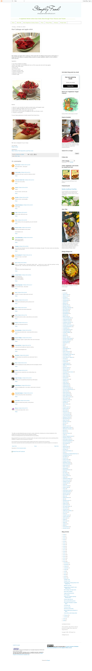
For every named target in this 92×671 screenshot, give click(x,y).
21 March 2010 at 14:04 (22, 370)
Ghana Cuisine (66, 369)
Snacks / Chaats (66, 485)
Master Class (65, 420)
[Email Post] (28, 154)
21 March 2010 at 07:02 (26, 345)
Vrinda (16, 370)
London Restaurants (67, 415)
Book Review (65, 310)
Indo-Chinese (65, 398)
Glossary (56, 22)
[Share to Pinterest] (36, 154)
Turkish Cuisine (66, 516)
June (65, 572)
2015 (64, 553)
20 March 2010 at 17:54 (22, 315)
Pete (16, 307)
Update (64, 519)
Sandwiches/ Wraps (67, 478)
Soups (64, 488)
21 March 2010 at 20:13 (25, 385)
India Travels (65, 390)
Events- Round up (66, 351)
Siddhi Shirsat (18, 385)
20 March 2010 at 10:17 (27, 284)
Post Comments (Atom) (21, 448)
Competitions (65, 328)
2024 (64, 537)
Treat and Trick (18, 345)
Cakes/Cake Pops (66, 319)
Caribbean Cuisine (66, 320)
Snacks (64, 484)
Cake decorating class (67, 317)
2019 (64, 546)
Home (13, 22)
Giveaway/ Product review (68, 371)
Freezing (64, 358)
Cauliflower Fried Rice (67, 322)
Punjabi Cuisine (66, 461)
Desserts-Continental (67, 339)
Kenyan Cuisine (66, 406)
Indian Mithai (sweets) (67, 396)
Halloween (65, 380)
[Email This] (30, 154)
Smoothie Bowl (66, 482)
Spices (64, 496)
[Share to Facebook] (34, 154)
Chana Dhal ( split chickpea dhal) (70, 613)
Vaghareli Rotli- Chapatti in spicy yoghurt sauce (70, 588)
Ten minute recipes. (67, 506)
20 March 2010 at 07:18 (27, 255)
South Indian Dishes (67, 491)
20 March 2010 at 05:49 (27, 237)
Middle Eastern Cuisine (67, 427)
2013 (64, 556)
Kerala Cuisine (66, 408)
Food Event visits (66, 355)
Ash (16, 262)
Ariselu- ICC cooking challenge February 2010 (70, 597)
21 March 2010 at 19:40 (26, 377)
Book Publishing (66, 309)
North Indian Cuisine (67, 439)
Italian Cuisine (65, 404)
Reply (16, 168)
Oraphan (17, 246)
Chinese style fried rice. (68, 599)
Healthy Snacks (66, 385)
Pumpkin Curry (67, 579)
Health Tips (65, 382)
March (65, 577)
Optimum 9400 (66, 446)
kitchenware (65, 411)
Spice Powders (66, 494)
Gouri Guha (17, 400)
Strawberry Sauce (66, 500)
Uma (16, 292)
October (65, 566)
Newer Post (14, 446)
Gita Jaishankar (18, 330)
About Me (19, 22)
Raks (16, 220)
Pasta (64, 452)
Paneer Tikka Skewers (67, 450)
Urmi (16, 315)
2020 (64, 544)
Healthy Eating (66, 383)
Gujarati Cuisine (66, 379)
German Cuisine (66, 367)
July (65, 571)
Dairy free (65, 335)
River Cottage (65, 474)
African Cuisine (66, 294)
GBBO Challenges (66, 364)
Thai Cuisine (65, 507)
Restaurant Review (66, 469)
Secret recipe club (66, 480)
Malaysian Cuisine (66, 417)
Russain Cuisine (66, 475)
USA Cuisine (65, 520)
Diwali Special (65, 342)
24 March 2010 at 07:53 (23, 408)
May (65, 574)
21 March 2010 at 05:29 (26, 337)
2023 (64, 539)
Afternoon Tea (65, 296)
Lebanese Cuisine (66, 412)
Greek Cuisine (65, 376)
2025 (64, 536)
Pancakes (65, 449)
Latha (16, 212)
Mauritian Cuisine (66, 421)
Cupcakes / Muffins (66, 332)
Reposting (65, 468)
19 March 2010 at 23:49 (28, 204)
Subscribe (70, 86)
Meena (16, 408)
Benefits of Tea (66, 304)
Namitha (17, 197)
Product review (66, 459)
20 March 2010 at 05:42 (26, 227)
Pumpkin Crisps (67, 581)
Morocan (64, 430)
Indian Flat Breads (66, 395)
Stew (64, 499)
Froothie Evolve (66, 363)
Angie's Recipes (18, 377)
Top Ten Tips (65, 512)
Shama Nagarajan (18, 284)
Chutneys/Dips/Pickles (67, 326)
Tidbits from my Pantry (67, 510)
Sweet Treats (65, 504)
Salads (64, 477)
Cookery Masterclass (67, 329)
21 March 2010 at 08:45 (24, 355)
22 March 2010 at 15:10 (28, 393)
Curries (64, 333)
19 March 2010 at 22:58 (23, 187)
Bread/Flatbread (66, 313)
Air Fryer (64, 297)
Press (42, 22)
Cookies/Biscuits (66, 331)
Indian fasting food (66, 393)
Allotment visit (65, 298)
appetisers (65, 301)
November (66, 564)
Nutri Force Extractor (67, 442)
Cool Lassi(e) (17, 172)
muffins (64, 434)
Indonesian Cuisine (67, 399)
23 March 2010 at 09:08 (24, 400)
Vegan (64, 522)
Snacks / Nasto (66, 487)
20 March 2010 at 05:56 (23, 246)
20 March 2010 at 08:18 (26, 274)
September (66, 567)
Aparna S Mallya (18, 337)
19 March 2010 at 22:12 (25, 172)
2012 (64, 558)
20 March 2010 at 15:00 (22, 292)
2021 (64, 543)
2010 (64, 561)
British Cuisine (66, 316)
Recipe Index (63, 22)
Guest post (65, 377)
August (65, 569)
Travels (64, 513)
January (65, 616)
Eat (63, 345)
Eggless (64, 347)
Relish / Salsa (17, 156)
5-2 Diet (64, 293)
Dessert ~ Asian (66, 336)
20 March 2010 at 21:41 (23, 322)
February (66, 615)
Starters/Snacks (66, 497)
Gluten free (65, 373)
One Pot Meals (66, 443)
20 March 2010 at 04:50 (22, 220)
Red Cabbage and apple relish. (70, 589)
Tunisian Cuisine (66, 515)
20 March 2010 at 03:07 (22, 212)
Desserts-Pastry (66, 341)
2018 (64, 548)
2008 (64, 620)
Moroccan (65, 431)
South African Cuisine (67, 490)
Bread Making (65, 312)
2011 (64, 559)
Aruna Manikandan (19, 237)
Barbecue (65, 303)
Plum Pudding (67, 594)
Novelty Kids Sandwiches (68, 440)
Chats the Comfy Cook (19, 179)
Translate (71, 162)
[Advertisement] (70, 47)
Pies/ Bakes (65, 456)
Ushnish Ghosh (18, 274)
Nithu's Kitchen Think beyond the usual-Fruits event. (22, 150)
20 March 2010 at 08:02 (21, 262)
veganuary (65, 523)
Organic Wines (66, 447)
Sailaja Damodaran (19, 204)
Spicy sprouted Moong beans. (70, 600)
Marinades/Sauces (66, 418)
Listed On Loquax (16, 645)
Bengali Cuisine (66, 306)
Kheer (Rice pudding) (68, 591)
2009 (64, 618)
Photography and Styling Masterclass (70, 453)
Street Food (65, 501)
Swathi (16, 187)
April (65, 576)
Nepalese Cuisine (66, 437)
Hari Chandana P (18, 255)
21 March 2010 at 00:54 (26, 330)
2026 (64, 534)
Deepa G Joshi (18, 227)
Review (64, 471)
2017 (64, 549)
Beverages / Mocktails (67, 307)
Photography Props (66, 455)
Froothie (64, 361)
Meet (64, 424)
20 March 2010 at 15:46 (23, 300)
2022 (64, 541)
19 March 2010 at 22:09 (25, 164)
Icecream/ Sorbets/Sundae (68, 389)
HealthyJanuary (66, 386)
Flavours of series (66, 352)
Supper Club (65, 503)
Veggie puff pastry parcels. (69, 593)
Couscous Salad (67, 607)
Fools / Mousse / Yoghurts (68, 357)
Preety (16, 322)
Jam (64, 405)
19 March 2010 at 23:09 (23, 197)
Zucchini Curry (66, 528)
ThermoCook (65, 509)
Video (64, 525)
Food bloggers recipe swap (68, 354)
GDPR (64, 366)
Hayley (16, 300)
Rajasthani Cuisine (66, 462)
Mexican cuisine (66, 425)
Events (64, 350)
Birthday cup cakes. (68, 585)
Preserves (65, 458)
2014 (64, 554)
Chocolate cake (67, 605)
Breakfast (65, 315)
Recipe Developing (66, 463)
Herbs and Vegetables (67, 388)
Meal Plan (65, 423)
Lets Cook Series (66, 414)
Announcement (66, 300)
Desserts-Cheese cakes (67, 338)
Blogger (48, 660)
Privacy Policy (49, 22)
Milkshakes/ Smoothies (67, 428)
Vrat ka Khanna (66, 526)
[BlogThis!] (32, 154)
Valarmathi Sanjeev (19, 393)
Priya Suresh (17, 164)
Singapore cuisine (66, 481)
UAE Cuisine (65, 518)
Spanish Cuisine (66, 493)
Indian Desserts (66, 392)
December (66, 562)
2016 (64, 551)
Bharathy (17, 355)
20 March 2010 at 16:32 (22, 307)
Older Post (56, 446)
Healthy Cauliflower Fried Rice (69, 189)
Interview (64, 402)
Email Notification (66, 348)
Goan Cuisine (65, 374)
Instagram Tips (66, 401)
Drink (64, 344)
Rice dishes (65, 472)
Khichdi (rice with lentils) (68, 608)
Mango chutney (15, 146)
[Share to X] (33, 154)
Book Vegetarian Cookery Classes (31, 22)
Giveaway (65, 370)
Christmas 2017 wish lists (68, 325)
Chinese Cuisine (66, 323)
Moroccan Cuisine (66, 433)
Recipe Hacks (65, 465)
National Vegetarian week (68, 436)
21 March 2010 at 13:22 (22, 362)
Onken (64, 444)
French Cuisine (66, 360)
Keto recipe (65, 409)
